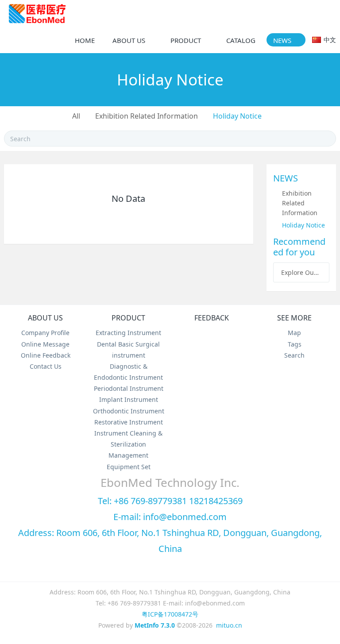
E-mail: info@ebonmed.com (170, 517)
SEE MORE (294, 318)
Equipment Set (129, 467)
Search (294, 355)
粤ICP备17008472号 (170, 614)
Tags (294, 344)
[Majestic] (37, 13)
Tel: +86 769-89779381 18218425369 (170, 501)
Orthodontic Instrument (128, 411)
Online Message (45, 344)
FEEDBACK (211, 318)
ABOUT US (45, 318)
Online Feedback (45, 355)
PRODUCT (128, 318)
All (76, 116)
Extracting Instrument (128, 332)
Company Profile (45, 332)
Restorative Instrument (128, 422)
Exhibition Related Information (146, 116)
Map (294, 332)
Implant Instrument (128, 399)
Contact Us (46, 366)
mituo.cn (229, 625)
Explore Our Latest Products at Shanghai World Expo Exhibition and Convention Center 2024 (301, 272)
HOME (85, 40)
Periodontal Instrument (128, 388)
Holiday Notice (237, 116)
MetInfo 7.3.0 (155, 625)
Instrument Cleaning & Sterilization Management (128, 444)
